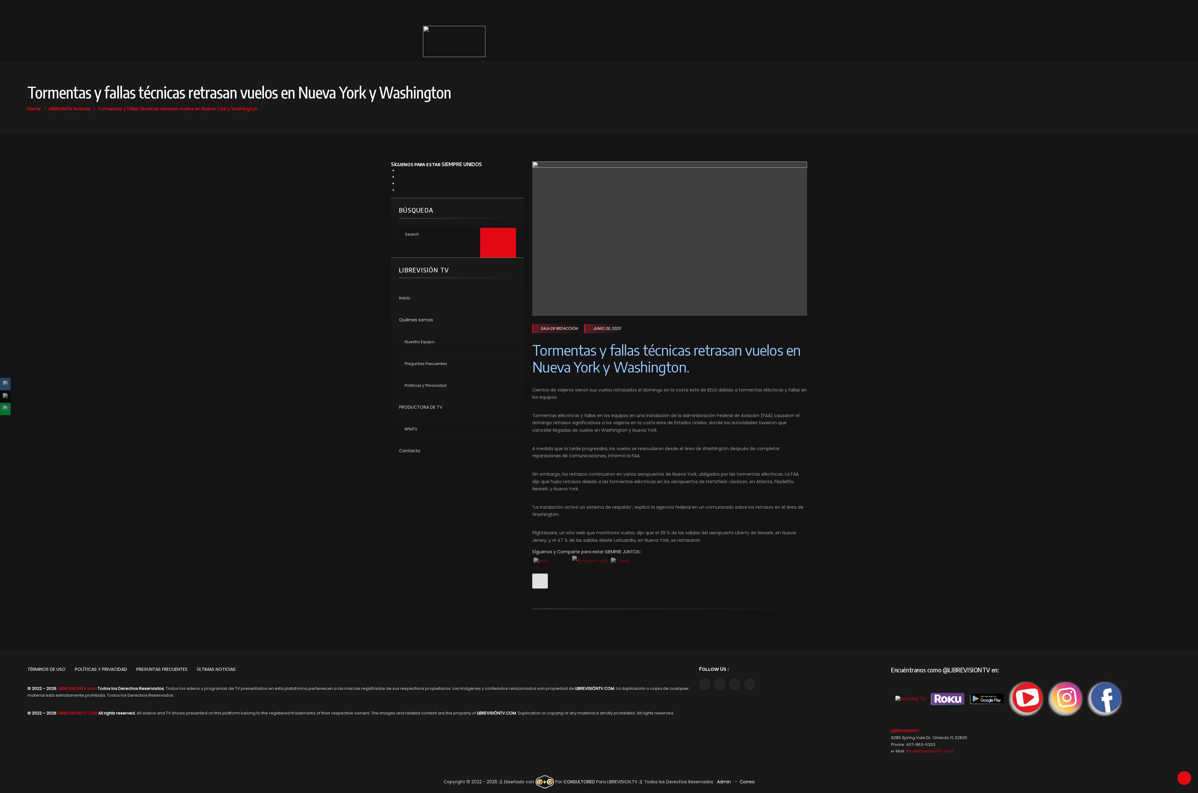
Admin (724, 782)
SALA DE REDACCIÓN (559, 328)
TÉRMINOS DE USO (46, 669)
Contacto (409, 451)
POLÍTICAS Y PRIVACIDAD (101, 669)
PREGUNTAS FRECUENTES (161, 669)
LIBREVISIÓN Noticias (70, 109)
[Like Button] (540, 581)
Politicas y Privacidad (425, 385)
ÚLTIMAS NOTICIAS (216, 669)
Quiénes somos (416, 320)
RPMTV (411, 429)
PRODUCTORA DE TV (420, 407)
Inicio (404, 298)
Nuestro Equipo (420, 341)
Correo (747, 782)
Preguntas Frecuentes (426, 363)
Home (34, 109)
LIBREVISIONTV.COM (77, 713)
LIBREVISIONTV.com (77, 688)
